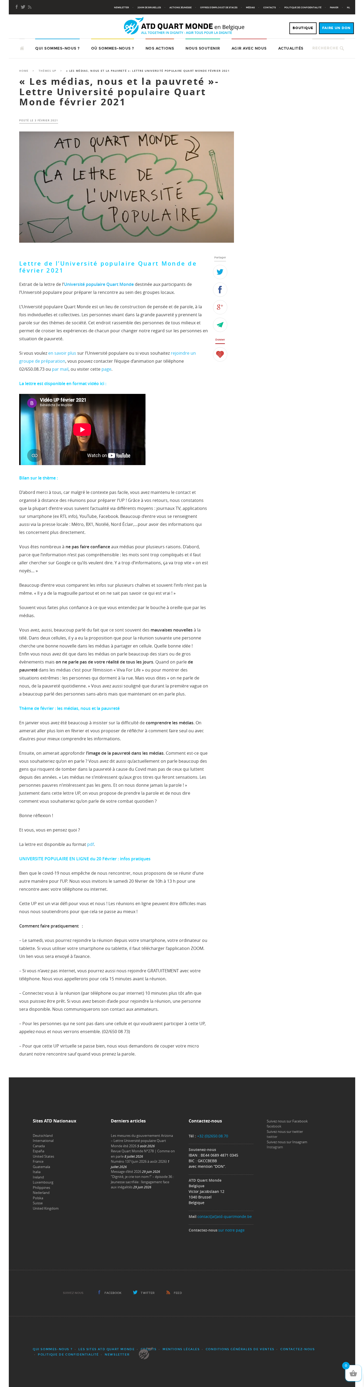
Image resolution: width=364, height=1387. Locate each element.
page (106, 369)
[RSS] (29, 7)
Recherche (325, 48)
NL (348, 7)
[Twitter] (220, 272)
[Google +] (220, 307)
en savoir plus (62, 353)
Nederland (41, 1192)
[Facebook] (16, 7)
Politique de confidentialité (302, 7)
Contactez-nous (297, 1349)
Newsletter (121, 7)
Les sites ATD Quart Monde (106, 1349)
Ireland (38, 1177)
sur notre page (231, 1230)
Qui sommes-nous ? (57, 48)
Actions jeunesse (180, 7)
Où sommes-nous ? (112, 48)
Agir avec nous (249, 48)
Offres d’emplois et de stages (218, 7)
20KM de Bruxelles (149, 7)
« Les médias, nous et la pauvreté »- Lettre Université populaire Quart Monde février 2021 (119, 91)
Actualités (291, 48)
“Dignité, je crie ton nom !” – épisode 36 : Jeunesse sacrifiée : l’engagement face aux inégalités (142, 1181)
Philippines (41, 1187)
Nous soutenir (202, 48)
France (38, 1161)
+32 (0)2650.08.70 (212, 1135)
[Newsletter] (23, 7)
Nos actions (159, 48)
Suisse (38, 1203)
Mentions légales (181, 1349)
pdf (90, 844)
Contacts (269, 7)
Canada (39, 1146)
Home (24, 71)
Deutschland (43, 1135)
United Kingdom (46, 1208)
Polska (38, 1198)
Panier (334, 7)
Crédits (149, 1349)
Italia (37, 1171)
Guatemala (41, 1166)
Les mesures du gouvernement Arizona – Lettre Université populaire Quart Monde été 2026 (142, 1140)
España (38, 1151)
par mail (60, 369)
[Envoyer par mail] (220, 325)
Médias (250, 7)
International (43, 1140)
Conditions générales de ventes (240, 1349)
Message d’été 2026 (126, 1171)
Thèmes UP (47, 71)
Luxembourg (43, 1182)
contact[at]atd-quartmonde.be (224, 1216)
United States (43, 1156)
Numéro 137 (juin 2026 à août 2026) (139, 1161)
